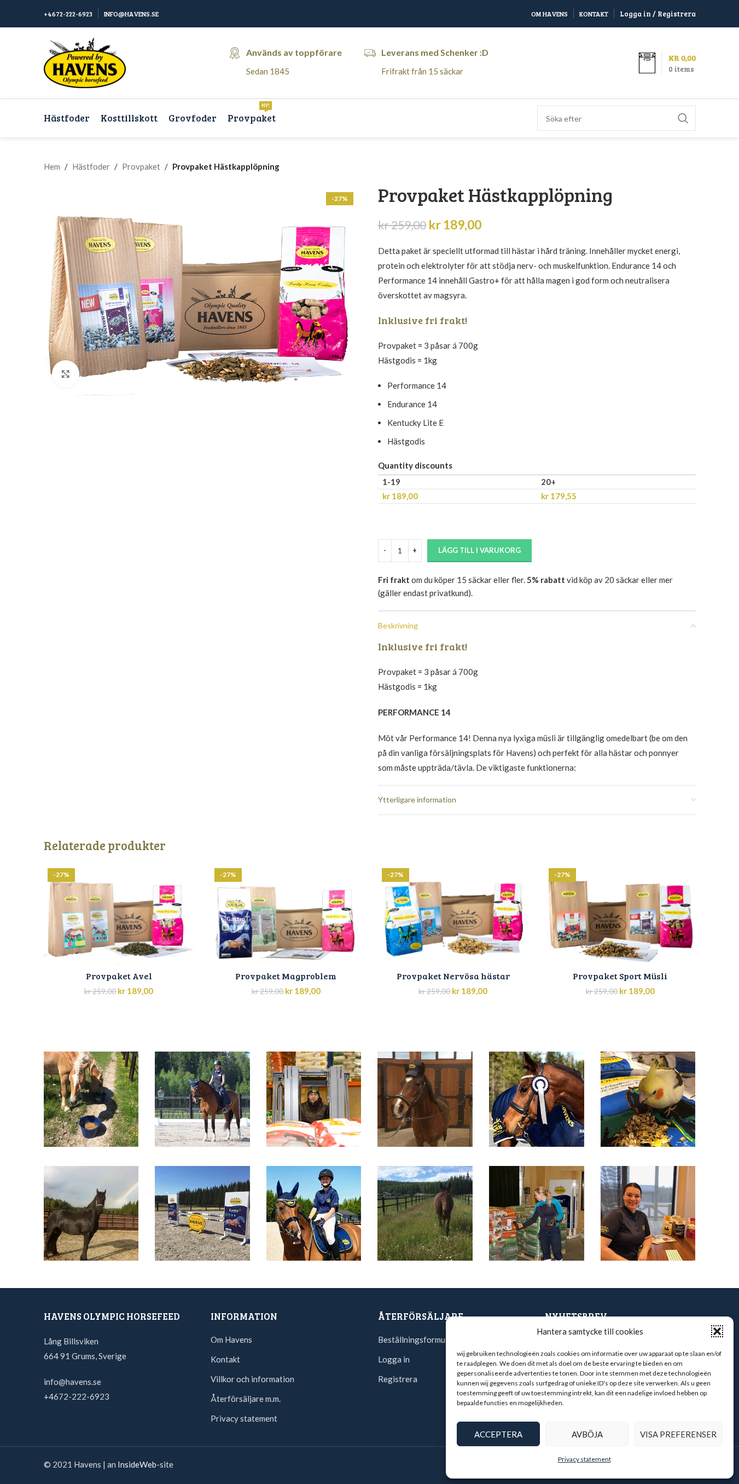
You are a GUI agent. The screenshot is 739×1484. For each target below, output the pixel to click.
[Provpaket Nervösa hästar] (453, 914)
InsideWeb (137, 1464)
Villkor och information (252, 1379)
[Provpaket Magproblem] (286, 914)
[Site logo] (85, 62)
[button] (717, 1331)
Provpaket (141, 166)
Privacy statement (584, 1459)
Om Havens (231, 1339)
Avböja (587, 1434)
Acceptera (498, 1434)
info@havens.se (72, 1382)
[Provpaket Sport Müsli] (620, 914)
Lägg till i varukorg (479, 550)
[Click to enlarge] (65, 374)
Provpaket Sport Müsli (620, 975)
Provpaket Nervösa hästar (453, 975)
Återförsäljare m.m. (246, 1399)
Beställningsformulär (416, 1339)
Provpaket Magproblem (285, 975)
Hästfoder (91, 166)
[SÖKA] (683, 118)
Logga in (394, 1359)
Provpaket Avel (119, 975)
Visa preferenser (678, 1434)
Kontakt (225, 1359)
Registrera (397, 1379)
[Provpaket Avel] (119, 914)
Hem (52, 166)
